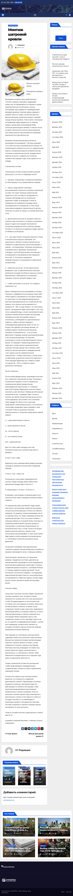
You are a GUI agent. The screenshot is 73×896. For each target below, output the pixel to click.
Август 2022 (56, 298)
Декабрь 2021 (57, 338)
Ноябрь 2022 (56, 283)
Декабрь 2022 (57, 278)
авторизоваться (9, 800)
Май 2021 (55, 373)
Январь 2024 (56, 212)
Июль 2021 (56, 363)
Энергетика (56, 459)
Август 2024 (56, 182)
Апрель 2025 (56, 152)
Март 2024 (56, 202)
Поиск (54, 25)
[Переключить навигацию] (35, 15)
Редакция (21, 45)
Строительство (13, 25)
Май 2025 (55, 147)
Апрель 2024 (56, 197)
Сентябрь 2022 (57, 293)
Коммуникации (57, 423)
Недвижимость (57, 428)
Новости (55, 433)
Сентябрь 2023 (57, 232)
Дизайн (54, 418)
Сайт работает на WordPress (9, 891)
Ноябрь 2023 (56, 222)
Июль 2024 (56, 187)
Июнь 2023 (56, 247)
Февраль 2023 (57, 268)
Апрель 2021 (56, 378)
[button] (66, 15)
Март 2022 (56, 323)
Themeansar (4, 892)
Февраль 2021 (57, 388)
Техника (55, 453)
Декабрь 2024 (57, 162)
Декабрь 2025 (57, 127)
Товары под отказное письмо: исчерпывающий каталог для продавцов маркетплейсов (60, 98)
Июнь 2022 (56, 308)
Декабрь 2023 (57, 217)
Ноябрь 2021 (56, 343)
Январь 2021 (56, 393)
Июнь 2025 (56, 142)
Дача (54, 413)
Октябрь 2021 (57, 348)
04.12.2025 (9, 854)
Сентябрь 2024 (57, 177)
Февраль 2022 (57, 328)
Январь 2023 (56, 273)
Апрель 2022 (56, 318)
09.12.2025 (45, 833)
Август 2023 (56, 237)
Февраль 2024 (57, 207)
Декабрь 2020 (57, 398)
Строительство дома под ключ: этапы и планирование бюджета (60, 57)
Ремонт (54, 438)
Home (63, 892)
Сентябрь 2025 (57, 137)
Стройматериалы (58, 448)
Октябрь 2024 (57, 172)
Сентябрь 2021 (57, 353)
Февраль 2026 (57, 122)
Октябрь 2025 (57, 132)
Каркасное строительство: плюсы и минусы (58, 520)
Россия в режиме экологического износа (53, 828)
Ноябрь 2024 (56, 167)
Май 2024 (55, 192)
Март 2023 (56, 263)
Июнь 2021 (56, 368)
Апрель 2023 (56, 258)
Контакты (69, 892)
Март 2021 (56, 383)
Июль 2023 (56, 242)
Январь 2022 (56, 333)
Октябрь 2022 (57, 288)
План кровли (12, 734)
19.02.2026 (9, 833)
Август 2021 (56, 358)
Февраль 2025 (57, 157)
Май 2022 (55, 313)
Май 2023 (55, 252)
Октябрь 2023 (57, 227)
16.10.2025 (45, 854)
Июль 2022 (56, 303)
